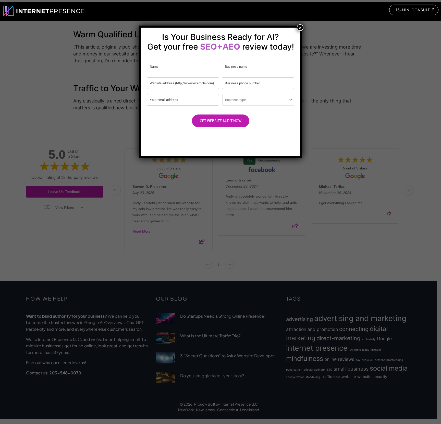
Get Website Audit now (220, 121)
